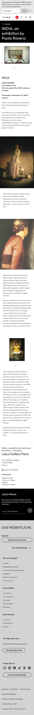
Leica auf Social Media (17, 675)
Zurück (7, 24)
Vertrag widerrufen (14, 650)
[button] (30, 548)
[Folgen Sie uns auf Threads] (24, 668)
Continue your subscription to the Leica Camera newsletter (30, 510)
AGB (15, 704)
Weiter (24, 11)
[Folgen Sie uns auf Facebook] (14, 668)
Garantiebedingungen (9, 694)
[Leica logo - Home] (16, 17)
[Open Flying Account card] (26, 17)
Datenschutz (14, 689)
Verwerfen (30, 11)
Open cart (30, 17)
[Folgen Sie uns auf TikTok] (19, 668)
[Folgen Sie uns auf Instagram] (5, 668)
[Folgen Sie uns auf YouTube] (9, 668)
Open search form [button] (21, 17)
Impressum (5, 689)
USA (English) (7, 11)
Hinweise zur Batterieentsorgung (12, 699)
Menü (8, 17)
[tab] (14, 68)
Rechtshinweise (25, 689)
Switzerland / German (17, 540)
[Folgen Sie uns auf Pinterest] (29, 668)
